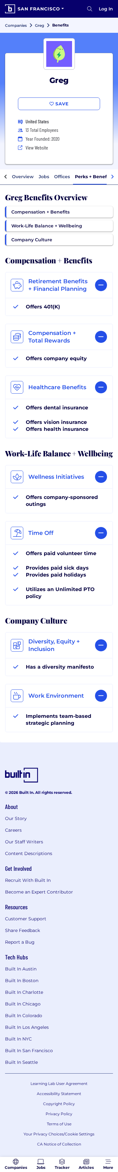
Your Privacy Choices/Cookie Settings (59, 1134)
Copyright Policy (59, 1103)
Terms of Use (59, 1124)
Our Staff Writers (24, 842)
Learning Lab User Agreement (59, 1083)
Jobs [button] (44, 176)
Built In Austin (21, 969)
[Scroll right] (112, 177)
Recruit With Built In (28, 880)
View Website (36, 147)
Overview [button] (23, 176)
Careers (13, 830)
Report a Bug (20, 942)
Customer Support (25, 919)
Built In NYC (18, 1039)
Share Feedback (22, 930)
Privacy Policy (59, 1113)
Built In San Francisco (29, 1050)
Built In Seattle (21, 1062)
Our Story (16, 818)
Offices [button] (62, 176)
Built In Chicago (23, 1004)
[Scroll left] (5, 177)
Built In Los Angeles (27, 1027)
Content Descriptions (28, 853)
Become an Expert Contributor (39, 892)
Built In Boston (21, 980)
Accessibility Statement (59, 1093)
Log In (106, 9)
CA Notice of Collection (59, 1144)
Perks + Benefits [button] (93, 176)
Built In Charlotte (24, 992)
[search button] (90, 9)
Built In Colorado (23, 1015)
